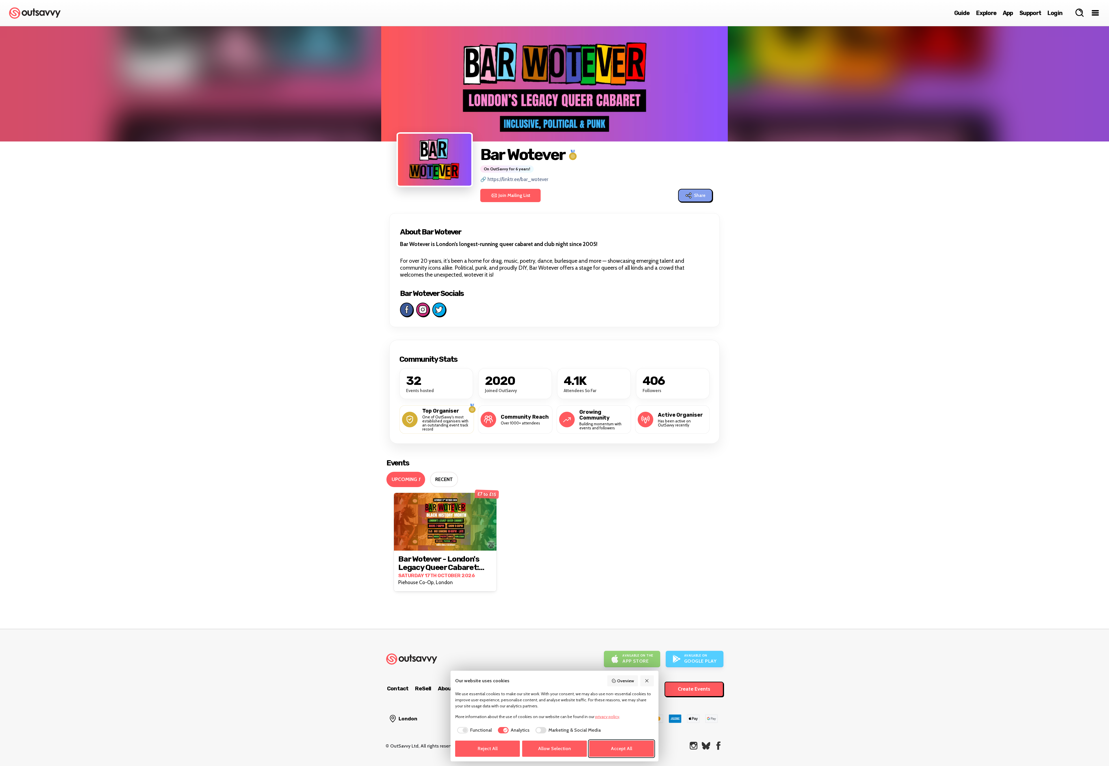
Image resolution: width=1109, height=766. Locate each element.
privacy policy (607, 716)
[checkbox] (473, 730)
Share (700, 195)
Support (1030, 13)
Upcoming (406, 479)
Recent (444, 479)
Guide (962, 13)
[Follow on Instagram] (422, 309)
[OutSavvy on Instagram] (694, 746)
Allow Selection (554, 748)
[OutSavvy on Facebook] (718, 746)
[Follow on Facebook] (406, 309)
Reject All (488, 748)
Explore (986, 13)
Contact (397, 688)
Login (1055, 13)
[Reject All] (647, 680)
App (1008, 13)
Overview (625, 680)
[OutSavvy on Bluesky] (706, 746)
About (446, 688)
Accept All (621, 748)
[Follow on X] (439, 309)
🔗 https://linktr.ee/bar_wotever (514, 179)
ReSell (423, 688)
